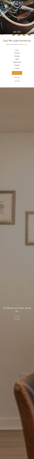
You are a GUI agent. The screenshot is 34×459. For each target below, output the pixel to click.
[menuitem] (17, 50)
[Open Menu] (32, 3)
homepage (25, 44)
